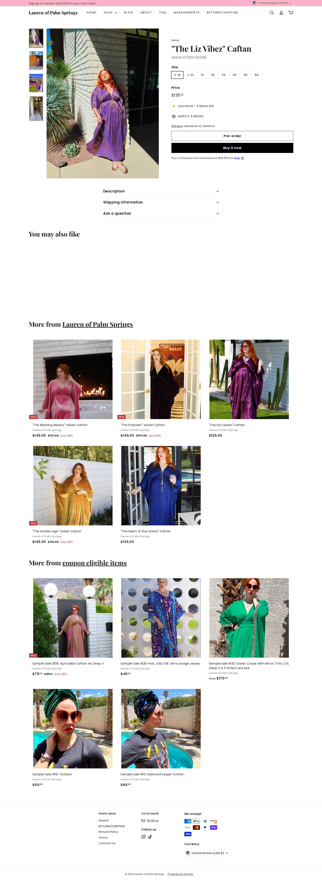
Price (175, 88)
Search (104, 820)
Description (114, 191)
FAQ (163, 12)
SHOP (109, 12)
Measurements (187, 12)
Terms (103, 837)
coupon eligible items (94, 562)
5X (246, 75)
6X (257, 75)
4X (235, 75)
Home (91, 12)
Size (174, 67)
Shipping (177, 126)
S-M (177, 75)
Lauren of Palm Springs (53, 12)
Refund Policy (108, 832)
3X (223, 75)
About (146, 12)
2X (213, 75)
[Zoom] (103, 103)
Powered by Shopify (180, 874)
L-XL (190, 75)
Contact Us (107, 843)
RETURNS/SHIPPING (223, 12)
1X (202, 75)
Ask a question (117, 213)
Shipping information (123, 202)
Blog (128, 12)
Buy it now (232, 148)
